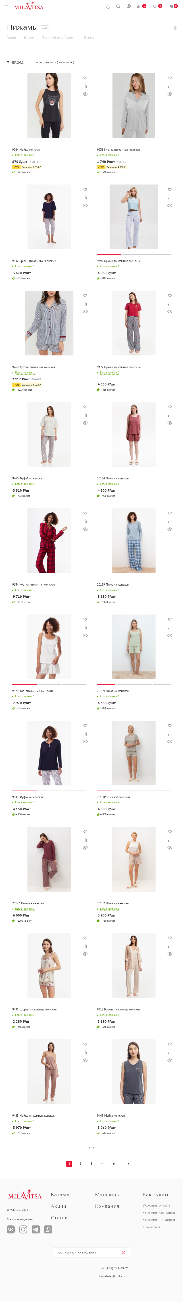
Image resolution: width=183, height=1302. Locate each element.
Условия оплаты (157, 1205)
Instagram (23, 1229)
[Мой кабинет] (129, 7)
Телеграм (36, 1229)
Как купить (156, 1194)
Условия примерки (159, 1220)
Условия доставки (159, 1213)
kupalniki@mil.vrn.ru (114, 1276)
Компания (107, 1206)
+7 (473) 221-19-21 (115, 1268)
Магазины (107, 1194)
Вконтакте (11, 1229)
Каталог (60, 1194)
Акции (59, 1206)
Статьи (59, 1217)
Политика (151, 1227)
